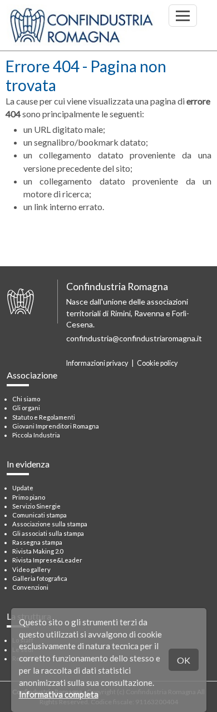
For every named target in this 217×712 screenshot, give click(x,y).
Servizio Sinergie (36, 506)
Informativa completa (58, 694)
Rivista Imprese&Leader (47, 560)
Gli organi (26, 407)
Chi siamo (26, 398)
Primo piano (28, 497)
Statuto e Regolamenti (43, 417)
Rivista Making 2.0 (37, 551)
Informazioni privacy (97, 363)
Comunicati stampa (39, 515)
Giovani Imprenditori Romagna (55, 426)
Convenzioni (30, 587)
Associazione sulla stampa (49, 523)
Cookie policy (157, 363)
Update (22, 487)
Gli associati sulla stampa (48, 533)
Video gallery (31, 569)
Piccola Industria (36, 435)
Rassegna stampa (37, 542)
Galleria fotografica (39, 578)
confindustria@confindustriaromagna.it (134, 338)
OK (183, 660)
